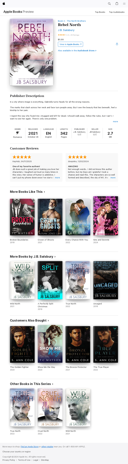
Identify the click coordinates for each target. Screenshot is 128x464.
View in (69, 44)
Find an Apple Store (30, 447)
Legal (35, 460)
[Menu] (124, 3)
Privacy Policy (8, 460)
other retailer (47, 447)
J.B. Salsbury (66, 30)
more (115, 121)
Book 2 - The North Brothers (72, 21)
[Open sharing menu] (117, 44)
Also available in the (76, 50)
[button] (109, 3)
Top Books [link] (100, 12)
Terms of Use (24, 460)
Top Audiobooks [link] (117, 12)
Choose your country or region (16, 452)
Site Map (45, 460)
